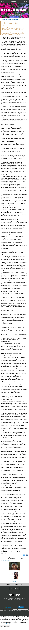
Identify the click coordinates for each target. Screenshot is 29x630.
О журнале (14, 1)
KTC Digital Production (21, 614)
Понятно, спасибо (5, 626)
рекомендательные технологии (20, 609)
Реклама (16, 584)
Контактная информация (15, 591)
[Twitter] (24, 555)
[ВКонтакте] (27, 555)
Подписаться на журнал (14, 14)
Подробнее (8, 623)
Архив (21, 584)
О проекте (8, 584)
